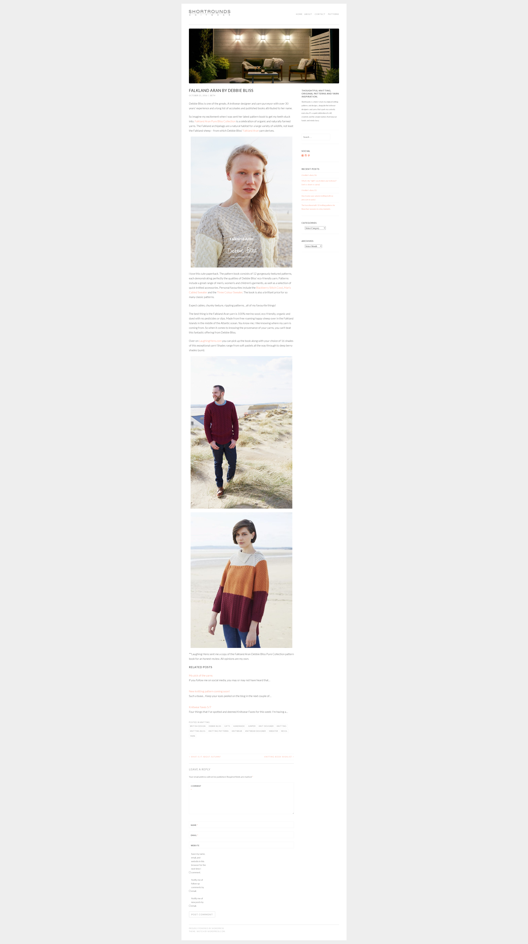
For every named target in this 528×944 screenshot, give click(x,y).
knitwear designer (255, 731)
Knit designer (266, 726)
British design (198, 726)
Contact (320, 14)
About (308, 14)
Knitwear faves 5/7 (200, 707)
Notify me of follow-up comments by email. (197, 885)
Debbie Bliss (215, 726)
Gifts (227, 726)
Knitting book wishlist (279, 757)
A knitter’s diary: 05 (309, 190)
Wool (284, 731)
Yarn (192, 736)
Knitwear (237, 731)
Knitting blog (197, 731)
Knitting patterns (219, 731)
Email (194, 835)
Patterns (333, 14)
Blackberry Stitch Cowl (269, 287)
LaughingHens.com (210, 340)
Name (194, 825)
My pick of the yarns (201, 675)
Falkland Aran (251, 130)
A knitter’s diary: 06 (309, 175)
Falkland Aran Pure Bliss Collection (215, 121)
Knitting (205, 722)
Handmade (239, 726)
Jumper (252, 726)
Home (299, 14)
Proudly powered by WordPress (206, 928)
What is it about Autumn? (205, 757)
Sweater (273, 731)
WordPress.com (216, 931)
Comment (196, 788)
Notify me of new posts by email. (197, 902)
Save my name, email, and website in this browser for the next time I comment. (198, 863)
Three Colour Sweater (230, 292)
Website (195, 845)
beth (212, 95)
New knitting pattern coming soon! (209, 691)
